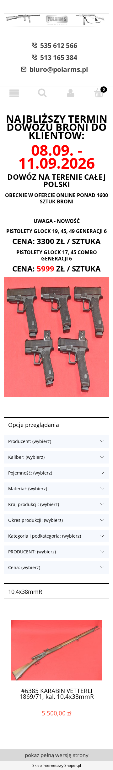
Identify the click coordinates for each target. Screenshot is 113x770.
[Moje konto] (70, 93)
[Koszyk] (99, 92)
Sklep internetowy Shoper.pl (56, 765)
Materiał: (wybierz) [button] (27, 489)
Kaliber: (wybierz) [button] (26, 457)
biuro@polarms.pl (57, 69)
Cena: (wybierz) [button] (24, 567)
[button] (14, 93)
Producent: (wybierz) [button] (29, 441)
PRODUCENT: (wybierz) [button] (32, 552)
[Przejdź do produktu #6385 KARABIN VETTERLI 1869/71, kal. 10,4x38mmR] (56, 648)
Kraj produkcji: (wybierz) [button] (33, 504)
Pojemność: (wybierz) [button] (30, 473)
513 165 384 (57, 57)
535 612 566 (57, 45)
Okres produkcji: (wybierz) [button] (35, 520)
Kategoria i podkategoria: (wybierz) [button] (44, 536)
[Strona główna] (56, 20)
